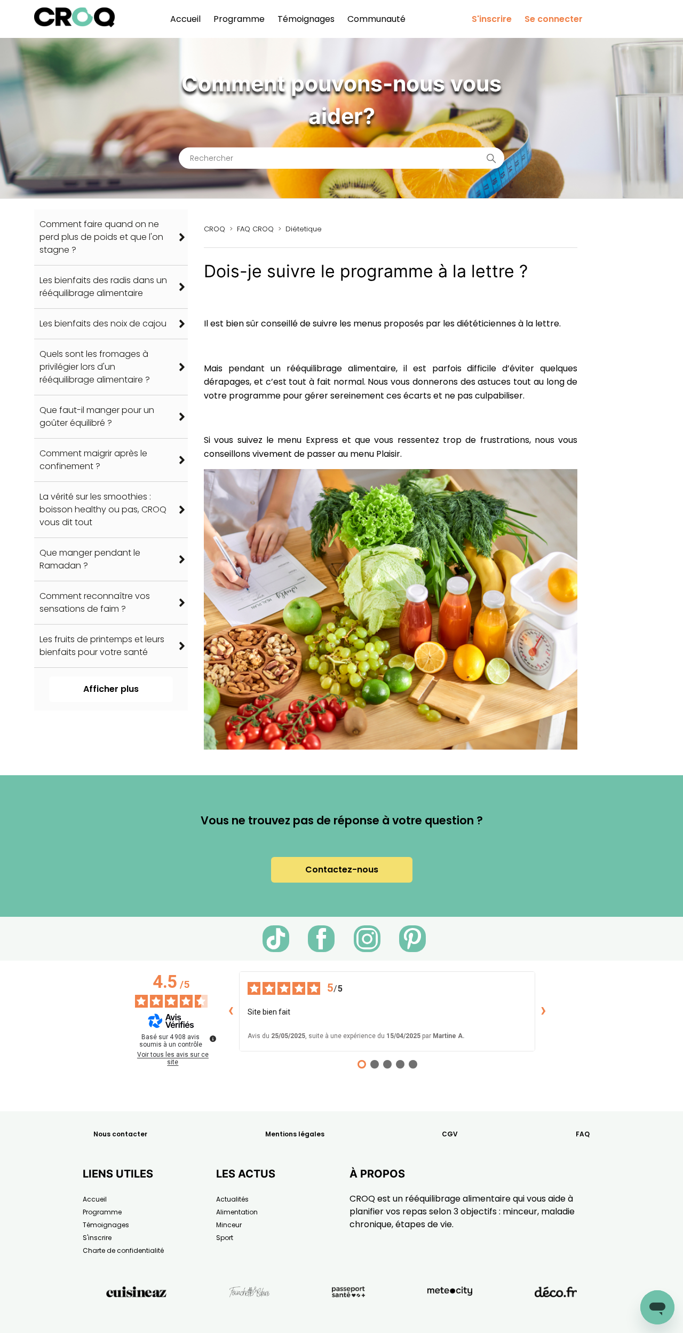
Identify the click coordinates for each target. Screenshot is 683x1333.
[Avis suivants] (543, 1011)
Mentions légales (294, 1134)
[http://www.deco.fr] (555, 1316)
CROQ (214, 229)
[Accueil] (74, 24)
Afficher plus (111, 689)
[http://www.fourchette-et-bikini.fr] (249, 1316)
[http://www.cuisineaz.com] (137, 1316)
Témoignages (306, 19)
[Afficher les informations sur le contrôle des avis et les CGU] (213, 1038)
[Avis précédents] (230, 1011)
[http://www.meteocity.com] (450, 1316)
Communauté (376, 19)
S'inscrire (492, 19)
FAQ (583, 1134)
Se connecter (554, 19)
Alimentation (237, 1212)
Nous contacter (120, 1134)
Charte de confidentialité (123, 1250)
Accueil (185, 19)
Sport (224, 1237)
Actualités (232, 1199)
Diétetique (303, 229)
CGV (450, 1134)
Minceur (229, 1224)
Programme (239, 19)
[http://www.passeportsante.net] (348, 1316)
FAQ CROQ (255, 229)
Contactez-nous (341, 869)
